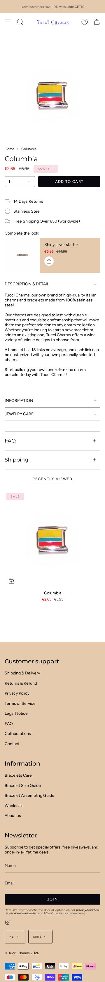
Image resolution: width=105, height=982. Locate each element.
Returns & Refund (21, 683)
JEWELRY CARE (19, 414)
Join (52, 899)
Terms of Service (20, 703)
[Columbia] (52, 539)
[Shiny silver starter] (22, 255)
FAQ (10, 440)
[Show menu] (7, 22)
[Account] (84, 22)
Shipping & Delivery (22, 673)
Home (9, 149)
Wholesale (14, 805)
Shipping (16, 459)
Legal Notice (16, 713)
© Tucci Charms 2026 (22, 953)
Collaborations (18, 733)
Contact (12, 743)
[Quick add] (11, 580)
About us (13, 815)
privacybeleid (85, 910)
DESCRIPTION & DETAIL (27, 284)
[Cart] (96, 22)
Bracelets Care (18, 775)
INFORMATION (19, 400)
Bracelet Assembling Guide (29, 795)
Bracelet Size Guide (23, 785)
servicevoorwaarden (23, 913)
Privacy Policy (17, 693)
